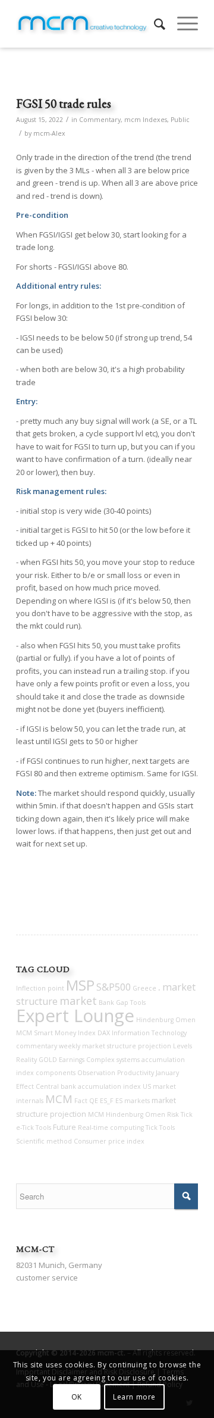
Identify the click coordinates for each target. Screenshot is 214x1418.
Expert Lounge (75, 1015)
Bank (106, 1002)
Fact (80, 1101)
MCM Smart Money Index (56, 1033)
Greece (144, 988)
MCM (59, 1099)
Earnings (71, 1059)
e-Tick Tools (33, 1127)
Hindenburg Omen (166, 1020)
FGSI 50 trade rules (63, 103)
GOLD (48, 1059)
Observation (96, 1073)
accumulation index (109, 1086)
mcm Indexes (145, 119)
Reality (26, 1059)
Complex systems (113, 1059)
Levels (182, 1046)
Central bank (56, 1086)
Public (180, 119)
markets (137, 1101)
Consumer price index (109, 1141)
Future (64, 1127)
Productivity (135, 1073)
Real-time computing (111, 1127)
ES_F (107, 1101)
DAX (103, 1033)
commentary (36, 1046)
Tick (187, 1114)
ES (118, 1101)
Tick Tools (160, 1127)
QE (93, 1101)
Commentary (100, 119)
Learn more (134, 1397)
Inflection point (40, 988)
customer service (47, 1277)
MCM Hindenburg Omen (126, 1114)
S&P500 (113, 987)
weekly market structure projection (115, 1046)
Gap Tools (131, 1002)
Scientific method (44, 1141)
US (147, 1086)
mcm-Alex (49, 133)
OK (76, 1397)
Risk (173, 1114)
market (78, 1001)
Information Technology (149, 1033)
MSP (80, 985)
